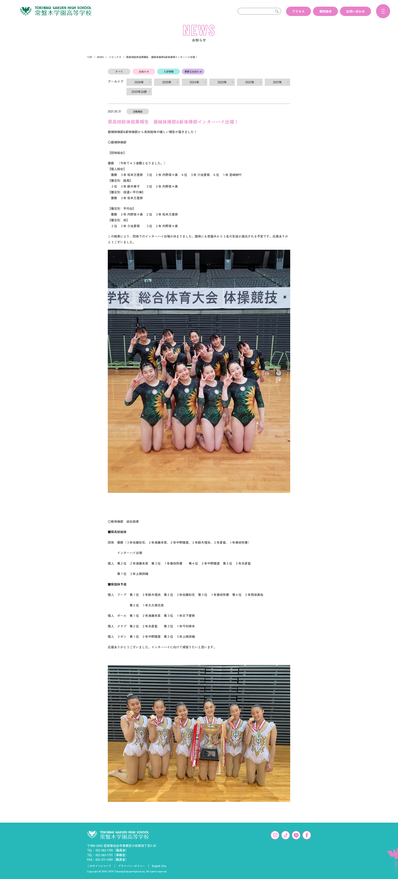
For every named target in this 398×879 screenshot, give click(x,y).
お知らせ (144, 71)
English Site (159, 866)
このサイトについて (99, 866)
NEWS (100, 57)
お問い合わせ (355, 11)
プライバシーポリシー (131, 866)
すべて (119, 71)
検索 (277, 11)
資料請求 (325, 11)
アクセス (298, 11)
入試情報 (169, 71)
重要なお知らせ (193, 71)
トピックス (115, 57)
